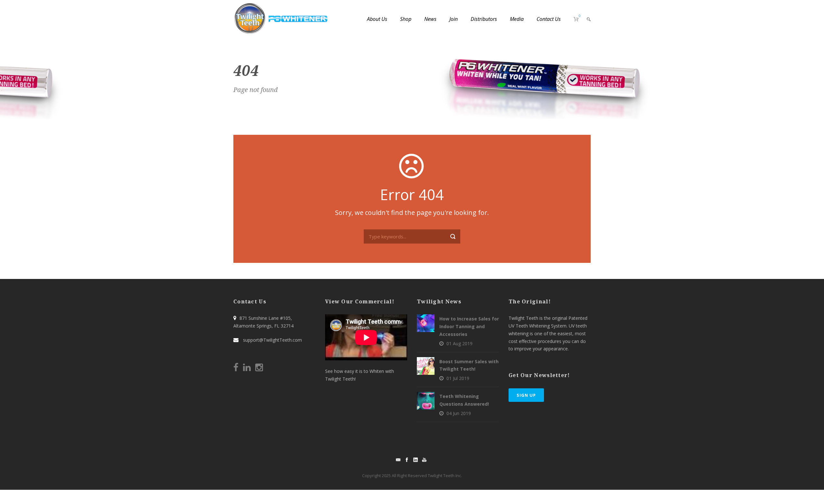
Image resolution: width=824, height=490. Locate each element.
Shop (405, 19)
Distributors (484, 19)
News (430, 19)
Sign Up (526, 395)
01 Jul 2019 (457, 378)
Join (453, 19)
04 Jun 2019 (458, 413)
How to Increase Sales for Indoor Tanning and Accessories (469, 326)
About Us (377, 19)
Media (517, 19)
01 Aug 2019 (459, 343)
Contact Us (549, 19)
